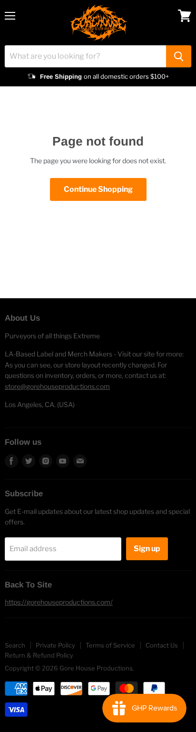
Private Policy (55, 645)
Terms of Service (110, 645)
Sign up (147, 548)
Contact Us (162, 645)
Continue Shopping (98, 189)
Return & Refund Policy (39, 655)
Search (15, 645)
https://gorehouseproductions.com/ (59, 602)
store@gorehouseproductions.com (57, 386)
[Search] (178, 56)
